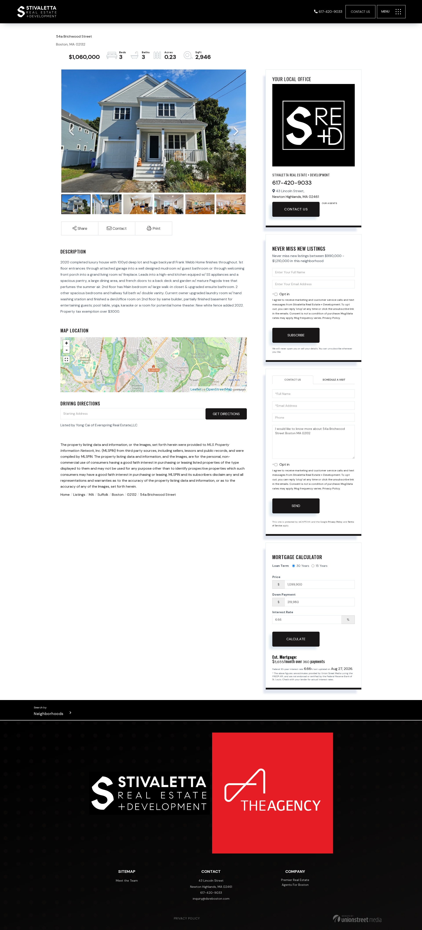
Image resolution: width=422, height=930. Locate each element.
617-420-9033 (330, 11)
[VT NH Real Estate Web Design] (357, 918)
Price (276, 577)
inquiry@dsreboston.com (211, 899)
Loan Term (280, 566)
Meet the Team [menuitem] (127, 881)
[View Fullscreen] (66, 359)
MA (91, 494)
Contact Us (360, 11)
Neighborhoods (49, 713)
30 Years (302, 566)
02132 (131, 494)
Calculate (296, 639)
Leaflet (196, 389)
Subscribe (296, 335)
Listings (79, 494)
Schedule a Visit (334, 379)
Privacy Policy (331, 318)
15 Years (321, 566)
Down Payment (284, 594)
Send (296, 505)
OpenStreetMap (219, 389)
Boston (118, 494)
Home (65, 494)
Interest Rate (282, 612)
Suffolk (103, 494)
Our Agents (329, 203)
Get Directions (226, 414)
